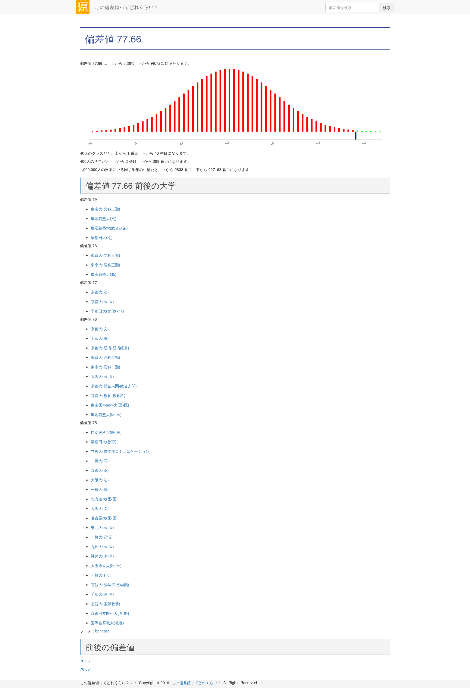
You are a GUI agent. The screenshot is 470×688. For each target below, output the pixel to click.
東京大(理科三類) (105, 264)
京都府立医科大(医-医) (110, 613)
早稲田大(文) (102, 237)
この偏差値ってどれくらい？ (127, 6)
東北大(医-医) (102, 527)
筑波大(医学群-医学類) (110, 584)
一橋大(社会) (102, 575)
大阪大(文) (100, 508)
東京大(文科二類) (105, 209)
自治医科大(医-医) (106, 432)
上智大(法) (100, 338)
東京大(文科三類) (105, 255)
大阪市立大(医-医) (106, 565)
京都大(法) (100, 292)
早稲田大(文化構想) (107, 311)
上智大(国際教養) (105, 603)
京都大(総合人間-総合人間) (114, 386)
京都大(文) (100, 328)
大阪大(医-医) (102, 376)
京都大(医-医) (102, 301)
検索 (387, 7)
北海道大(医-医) (104, 499)
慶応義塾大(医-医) (106, 414)
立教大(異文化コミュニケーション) (121, 451)
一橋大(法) (100, 489)
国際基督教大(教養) (107, 622)
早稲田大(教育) (103, 441)
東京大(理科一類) (105, 366)
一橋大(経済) (102, 537)
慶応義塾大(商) (103, 274)
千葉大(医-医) (102, 594)
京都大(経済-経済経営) (110, 347)
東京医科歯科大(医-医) (110, 405)
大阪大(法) (100, 479)
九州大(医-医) (102, 546)
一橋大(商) (100, 460)
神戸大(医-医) (102, 556)
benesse (102, 631)
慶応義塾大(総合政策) (109, 228)
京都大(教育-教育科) (108, 395)
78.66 (85, 669)
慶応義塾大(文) (103, 218)
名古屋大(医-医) (104, 518)
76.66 (85, 660)
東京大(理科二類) (105, 357)
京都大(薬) (100, 470)
